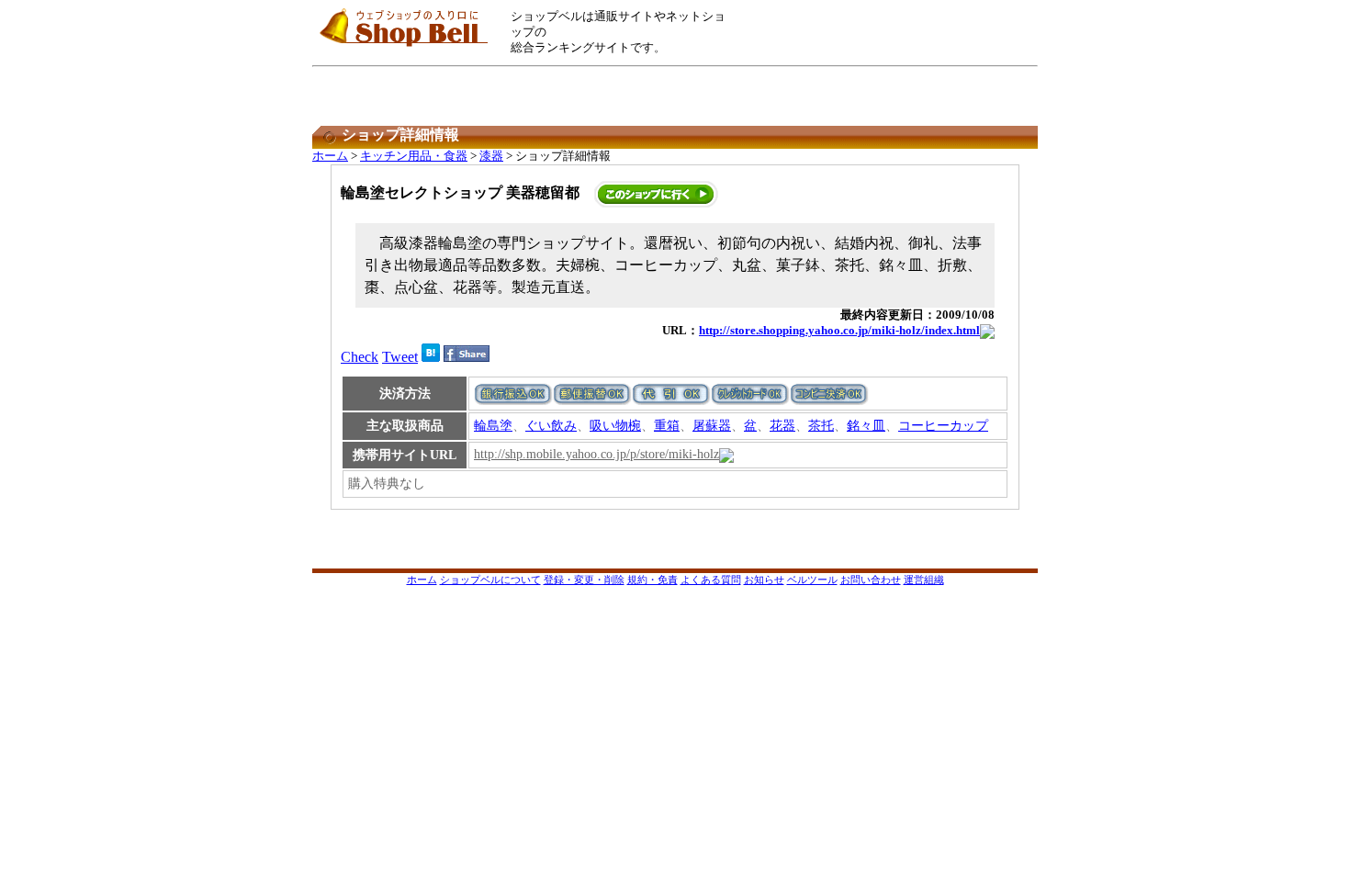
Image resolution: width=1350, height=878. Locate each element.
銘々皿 (866, 426)
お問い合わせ (870, 579)
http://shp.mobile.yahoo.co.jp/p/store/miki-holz (596, 454)
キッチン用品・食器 (413, 156)
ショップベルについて (490, 579)
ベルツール (812, 579)
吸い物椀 (615, 426)
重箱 (667, 426)
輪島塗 (493, 426)
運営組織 (924, 579)
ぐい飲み (551, 426)
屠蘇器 (711, 426)
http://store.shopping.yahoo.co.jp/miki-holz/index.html (839, 330)
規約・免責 (652, 579)
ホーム (330, 156)
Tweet (400, 357)
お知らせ (764, 579)
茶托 (821, 426)
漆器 (491, 156)
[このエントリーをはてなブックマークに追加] (431, 357)
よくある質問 (711, 579)
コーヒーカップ (943, 426)
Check (359, 357)
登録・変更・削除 (584, 579)
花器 (782, 426)
